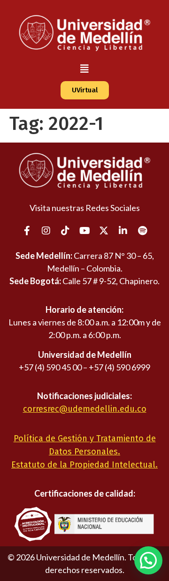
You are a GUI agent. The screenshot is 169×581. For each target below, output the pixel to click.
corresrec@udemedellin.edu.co (84, 409)
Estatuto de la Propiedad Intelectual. (84, 465)
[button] (84, 68)
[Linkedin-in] (123, 230)
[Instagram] (46, 230)
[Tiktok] (65, 230)
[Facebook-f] (26, 230)
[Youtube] (84, 230)
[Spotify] (142, 230)
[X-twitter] (103, 230)
